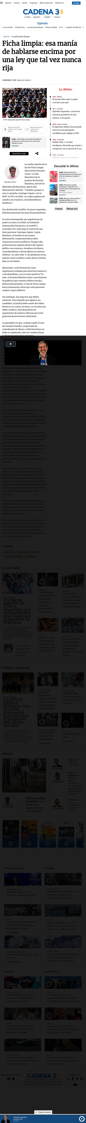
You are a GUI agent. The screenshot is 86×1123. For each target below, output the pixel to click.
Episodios (15, 146)
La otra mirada (8, 27)
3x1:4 (61, 27)
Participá (76, 3)
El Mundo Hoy (20, 27)
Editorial (59, 97)
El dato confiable (51, 27)
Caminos (17, 3)
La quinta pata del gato (35, 27)
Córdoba (47, 17)
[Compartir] (36, 154)
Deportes (8, 3)
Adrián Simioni (11, 182)
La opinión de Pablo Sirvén (74, 27)
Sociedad (60, 109)
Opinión (24, 3)
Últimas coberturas (46, 3)
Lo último (66, 89)
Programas (33, 3)
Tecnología (60, 139)
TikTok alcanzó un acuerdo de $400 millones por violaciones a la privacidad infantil (67, 160)
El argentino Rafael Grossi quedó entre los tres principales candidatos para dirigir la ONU (66, 130)
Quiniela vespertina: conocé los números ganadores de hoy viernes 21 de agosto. (66, 114)
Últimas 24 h (59, 3)
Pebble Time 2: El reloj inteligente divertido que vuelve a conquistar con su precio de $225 (67, 145)
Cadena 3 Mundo (62, 124)
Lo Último (27, 17)
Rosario (57, 17)
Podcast (58, 209)
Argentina (36, 17)
